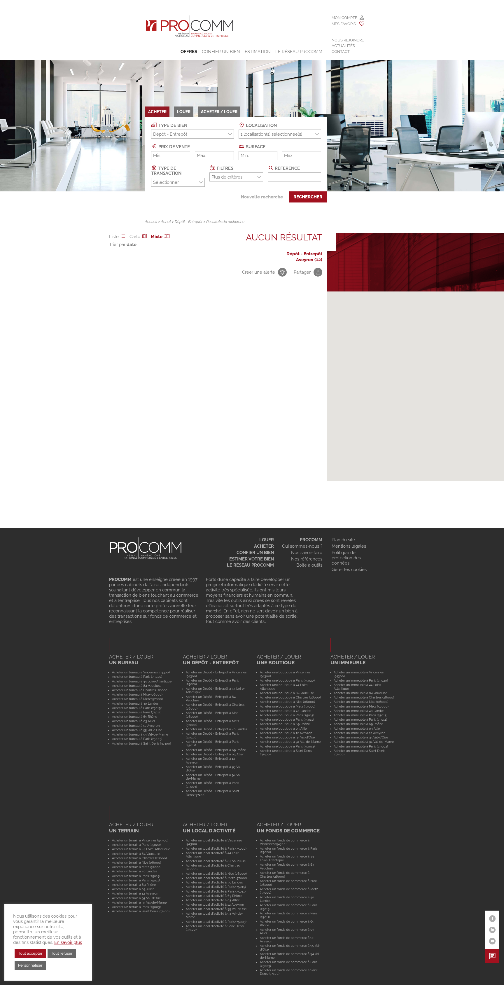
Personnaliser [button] (30, 965)
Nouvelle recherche (262, 197)
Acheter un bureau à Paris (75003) (137, 739)
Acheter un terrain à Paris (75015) (136, 876)
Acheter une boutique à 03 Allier (284, 728)
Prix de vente (173, 146)
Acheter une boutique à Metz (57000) (287, 706)
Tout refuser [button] (62, 953)
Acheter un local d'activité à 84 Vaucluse (216, 861)
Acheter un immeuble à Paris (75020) (361, 680)
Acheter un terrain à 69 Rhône (134, 884)
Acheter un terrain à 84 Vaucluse (136, 853)
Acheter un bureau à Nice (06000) (137, 694)
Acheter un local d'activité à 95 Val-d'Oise (216, 909)
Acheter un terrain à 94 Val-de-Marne (139, 902)
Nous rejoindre (348, 40)
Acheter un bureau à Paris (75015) (137, 708)
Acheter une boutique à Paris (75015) (287, 715)
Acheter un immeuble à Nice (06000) (361, 701)
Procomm (311, 539)
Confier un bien (221, 51)
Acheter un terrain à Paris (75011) (136, 880)
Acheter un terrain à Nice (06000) (136, 862)
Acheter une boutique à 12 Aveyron (286, 733)
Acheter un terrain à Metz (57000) (136, 867)
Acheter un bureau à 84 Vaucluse (136, 685)
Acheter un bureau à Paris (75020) (137, 676)
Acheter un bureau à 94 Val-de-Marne (140, 734)
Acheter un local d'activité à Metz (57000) (216, 878)
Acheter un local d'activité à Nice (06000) (216, 873)
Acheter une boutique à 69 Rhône (285, 724)
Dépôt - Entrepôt (188, 221)
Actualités (343, 45)
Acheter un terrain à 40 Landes (134, 871)
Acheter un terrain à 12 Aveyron (135, 893)
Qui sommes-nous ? (302, 546)
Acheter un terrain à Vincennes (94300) (140, 840)
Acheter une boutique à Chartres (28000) (290, 697)
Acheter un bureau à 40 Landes (135, 703)
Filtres (224, 168)
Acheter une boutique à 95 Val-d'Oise (287, 737)
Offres (189, 51)
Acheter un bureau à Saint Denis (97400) (141, 743)
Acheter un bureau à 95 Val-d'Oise (137, 730)
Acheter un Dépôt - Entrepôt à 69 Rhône (216, 750)
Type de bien (172, 125)
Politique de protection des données (346, 558)
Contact (341, 51)
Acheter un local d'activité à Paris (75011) (216, 891)
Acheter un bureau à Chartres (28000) (140, 690)
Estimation (258, 51)
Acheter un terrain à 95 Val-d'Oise (136, 898)
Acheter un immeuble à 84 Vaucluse (360, 693)
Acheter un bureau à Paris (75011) (136, 712)
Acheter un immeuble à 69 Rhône (358, 724)
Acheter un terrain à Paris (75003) (136, 907)
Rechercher (307, 197)
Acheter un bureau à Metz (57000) (137, 699)
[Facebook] (492, 918)
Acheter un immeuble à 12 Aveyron (359, 733)
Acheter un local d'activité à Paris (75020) (216, 848)
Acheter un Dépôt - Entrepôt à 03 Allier (215, 754)
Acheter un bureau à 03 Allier (133, 721)
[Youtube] (492, 941)
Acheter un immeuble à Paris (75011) (360, 719)
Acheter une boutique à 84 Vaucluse (287, 693)
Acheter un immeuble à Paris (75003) (361, 746)
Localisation (261, 125)
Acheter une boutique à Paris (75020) (287, 680)
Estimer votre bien (251, 559)
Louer (266, 539)
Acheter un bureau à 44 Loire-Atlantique (142, 681)
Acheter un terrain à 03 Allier (133, 889)
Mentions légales (349, 546)
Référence (287, 168)
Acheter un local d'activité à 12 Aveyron (215, 904)
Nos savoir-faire (306, 552)
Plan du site (343, 539)
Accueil (151, 221)
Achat (166, 221)
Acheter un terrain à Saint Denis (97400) (140, 911)
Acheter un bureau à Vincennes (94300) (141, 672)
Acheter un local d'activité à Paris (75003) (216, 921)
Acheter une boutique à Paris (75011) (287, 719)
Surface (255, 146)
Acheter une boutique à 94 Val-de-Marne (290, 741)
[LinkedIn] (492, 930)
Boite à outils (309, 565)
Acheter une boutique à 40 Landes (285, 710)
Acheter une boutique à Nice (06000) (287, 701)
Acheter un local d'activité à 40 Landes (214, 882)
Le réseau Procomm (250, 565)
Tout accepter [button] (30, 953)
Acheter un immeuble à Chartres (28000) (364, 697)
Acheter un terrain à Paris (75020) (136, 844)
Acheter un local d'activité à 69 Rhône (214, 895)
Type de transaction (166, 170)
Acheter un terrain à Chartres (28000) (139, 858)
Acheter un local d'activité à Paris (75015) (216, 886)
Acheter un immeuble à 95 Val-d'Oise (361, 737)
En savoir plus (68, 942)
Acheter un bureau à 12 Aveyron (136, 725)
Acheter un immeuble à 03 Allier (357, 728)
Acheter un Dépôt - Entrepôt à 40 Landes (216, 729)
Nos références (306, 559)
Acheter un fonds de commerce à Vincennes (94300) (284, 842)
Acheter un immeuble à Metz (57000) (361, 706)
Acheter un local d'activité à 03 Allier (212, 900)
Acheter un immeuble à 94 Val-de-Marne (364, 741)
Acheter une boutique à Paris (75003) (287, 746)
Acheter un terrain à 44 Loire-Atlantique (141, 849)
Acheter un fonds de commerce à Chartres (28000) (284, 874)
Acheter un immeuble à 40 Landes (359, 710)
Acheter (264, 546)
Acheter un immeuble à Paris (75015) (360, 715)
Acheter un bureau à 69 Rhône (134, 716)
